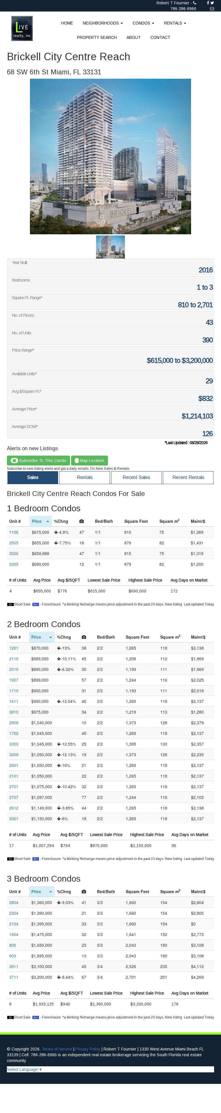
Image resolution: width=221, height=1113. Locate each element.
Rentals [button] (173, 23)
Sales (33, 477)
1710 (13, 690)
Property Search (97, 37)
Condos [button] (142, 23)
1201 (13, 648)
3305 (13, 564)
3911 (13, 966)
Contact (160, 37)
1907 (13, 680)
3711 (13, 977)
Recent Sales (136, 477)
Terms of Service (57, 1049)
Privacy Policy (87, 1049)
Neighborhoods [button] (101, 23)
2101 (13, 776)
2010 (13, 669)
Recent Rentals (188, 477)
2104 (13, 924)
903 (12, 956)
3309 (13, 744)
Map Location (91, 460)
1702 (13, 733)
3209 (13, 754)
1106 (13, 532)
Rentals (85, 477)
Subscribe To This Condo (42, 460)
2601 (13, 765)
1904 (13, 934)
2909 (13, 722)
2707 (13, 797)
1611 (13, 701)
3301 (13, 818)
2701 (13, 786)
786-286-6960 (183, 8)
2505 (13, 543)
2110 (13, 658)
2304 (13, 913)
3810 (13, 712)
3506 (13, 553)
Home (67, 23)
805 (12, 945)
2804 (13, 902)
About (134, 37)
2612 (13, 808)
